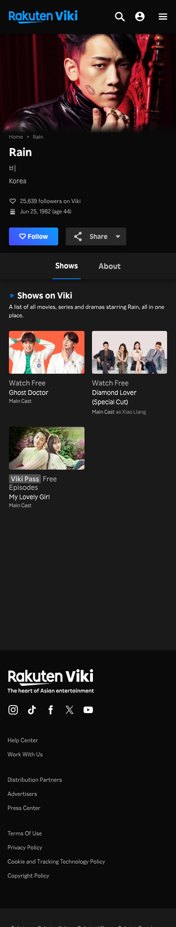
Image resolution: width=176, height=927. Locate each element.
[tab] (67, 266)
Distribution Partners (35, 779)
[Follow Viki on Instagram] (13, 712)
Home (16, 137)
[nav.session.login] (139, 17)
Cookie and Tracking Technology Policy (56, 861)
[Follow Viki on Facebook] (50, 712)
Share (98, 236)
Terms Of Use (25, 833)
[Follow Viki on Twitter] (69, 712)
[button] (163, 17)
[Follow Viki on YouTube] (88, 712)
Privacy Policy (25, 847)
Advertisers (22, 793)
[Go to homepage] (43, 16)
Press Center (24, 807)
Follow (38, 236)
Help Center (23, 740)
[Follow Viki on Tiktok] (32, 712)
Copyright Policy (28, 875)
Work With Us (25, 754)
